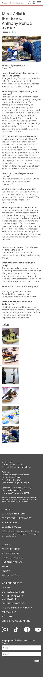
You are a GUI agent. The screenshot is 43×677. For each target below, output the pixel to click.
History (6, 571)
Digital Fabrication (13, 592)
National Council (12, 562)
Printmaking (9, 612)
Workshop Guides (12, 583)
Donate (6, 509)
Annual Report (10, 575)
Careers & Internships (14, 514)
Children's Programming (16, 621)
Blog (14, 32)
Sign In (34, 2)
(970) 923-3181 (16, 464)
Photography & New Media (17, 608)
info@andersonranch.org (19, 467)
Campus (6, 544)
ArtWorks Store (11, 549)
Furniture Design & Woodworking (13, 597)
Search (29, 2)
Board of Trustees (12, 557)
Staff (5, 566)
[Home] (12, 3)
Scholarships (9, 522)
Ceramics (7, 587)
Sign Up (36, 661)
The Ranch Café (11, 553)
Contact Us (25, 2)
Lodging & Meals (11, 527)
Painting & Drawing (13, 603)
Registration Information (17, 518)
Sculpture (7, 616)
